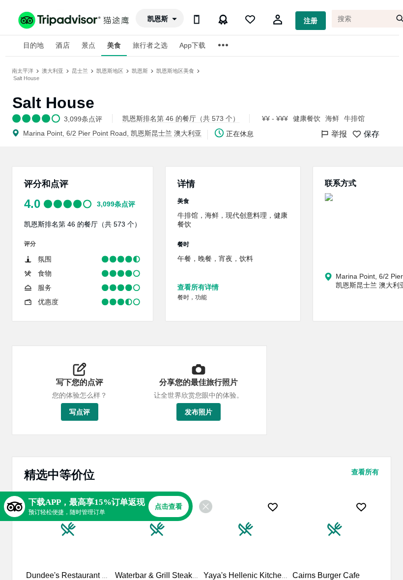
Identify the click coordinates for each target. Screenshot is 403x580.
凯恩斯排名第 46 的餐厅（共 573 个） (82, 224)
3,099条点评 (116, 204)
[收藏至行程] (273, 507)
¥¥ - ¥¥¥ (275, 118)
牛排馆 (354, 118)
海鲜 (332, 118)
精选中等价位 (59, 474)
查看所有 (365, 472)
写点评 (79, 412)
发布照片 (198, 412)
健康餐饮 (306, 118)
